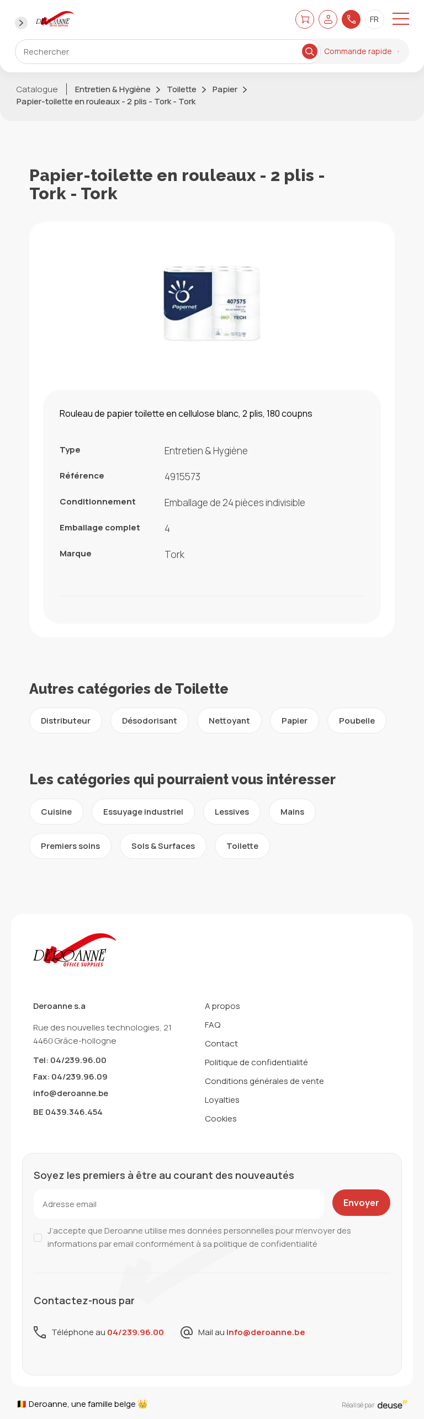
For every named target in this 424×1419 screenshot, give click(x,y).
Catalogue (37, 89)
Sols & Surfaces (163, 846)
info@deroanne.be (70, 1093)
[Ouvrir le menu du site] (401, 19)
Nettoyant (229, 720)
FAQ (212, 1024)
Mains (292, 811)
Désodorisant (149, 720)
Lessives (232, 811)
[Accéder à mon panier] (304, 19)
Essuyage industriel (143, 811)
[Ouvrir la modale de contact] (351, 19)
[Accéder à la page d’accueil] (55, 19)
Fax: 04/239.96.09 (70, 1076)
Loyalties (222, 1100)
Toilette (182, 89)
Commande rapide (358, 51)
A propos (222, 1006)
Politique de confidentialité (256, 1062)
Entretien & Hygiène (113, 89)
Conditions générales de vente (264, 1081)
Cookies (221, 1118)
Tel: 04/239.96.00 (70, 1060)
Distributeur (66, 720)
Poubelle (357, 720)
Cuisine (56, 811)
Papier (225, 89)
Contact (221, 1043)
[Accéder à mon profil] (328, 19)
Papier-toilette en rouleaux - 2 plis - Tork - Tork (106, 101)
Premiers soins (70, 846)
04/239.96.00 (135, 1332)
